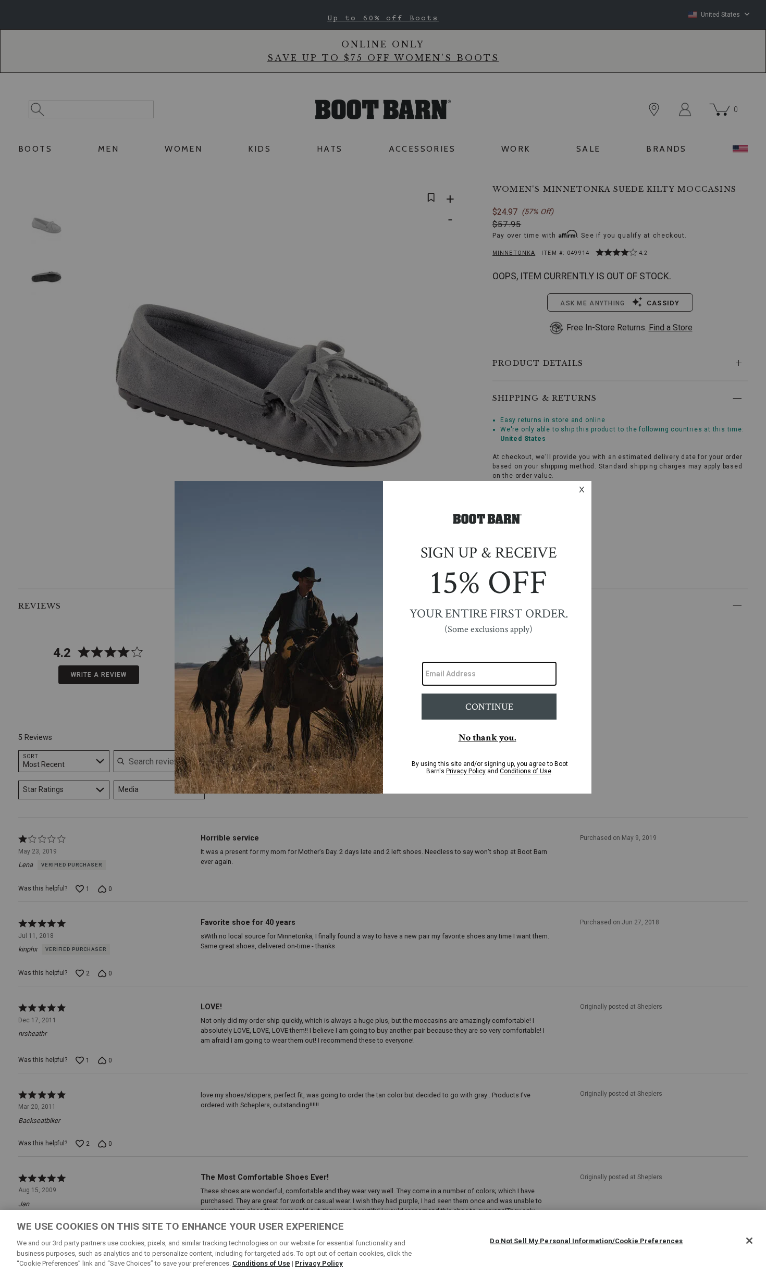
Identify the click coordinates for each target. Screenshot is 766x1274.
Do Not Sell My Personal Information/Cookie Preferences (586, 1241)
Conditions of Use (261, 1263)
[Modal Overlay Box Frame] (383, 637)
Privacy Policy (319, 1263)
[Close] (749, 1240)
